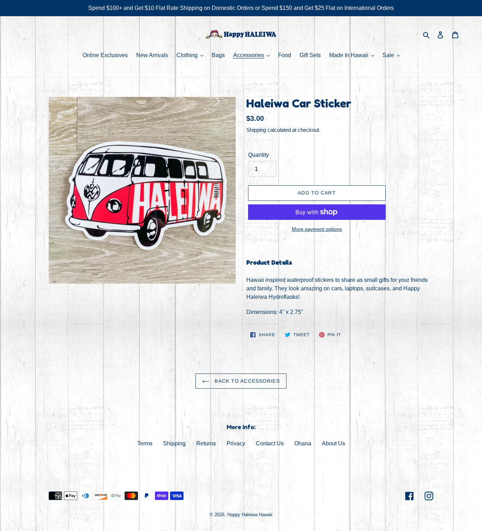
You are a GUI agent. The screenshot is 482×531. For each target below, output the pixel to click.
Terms (144, 443)
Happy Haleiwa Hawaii (249, 514)
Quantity (258, 155)
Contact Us (270, 443)
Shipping (256, 130)
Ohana (302, 443)
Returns (206, 443)
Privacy (236, 443)
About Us (333, 443)
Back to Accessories (246, 381)
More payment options (317, 229)
